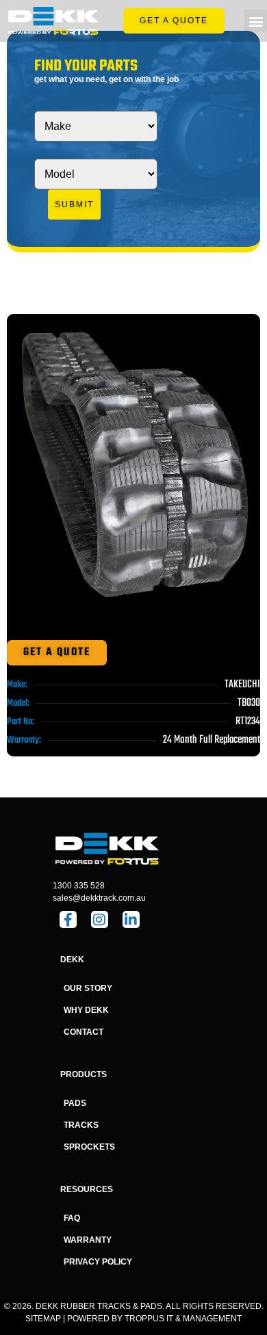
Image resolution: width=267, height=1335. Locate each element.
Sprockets (89, 1147)
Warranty (88, 1240)
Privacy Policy (98, 1262)
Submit (74, 204)
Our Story (88, 988)
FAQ (72, 1218)
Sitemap (43, 1318)
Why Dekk (86, 1010)
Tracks (81, 1125)
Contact (83, 1032)
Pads (75, 1103)
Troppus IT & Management (183, 1318)
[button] (255, 21)
